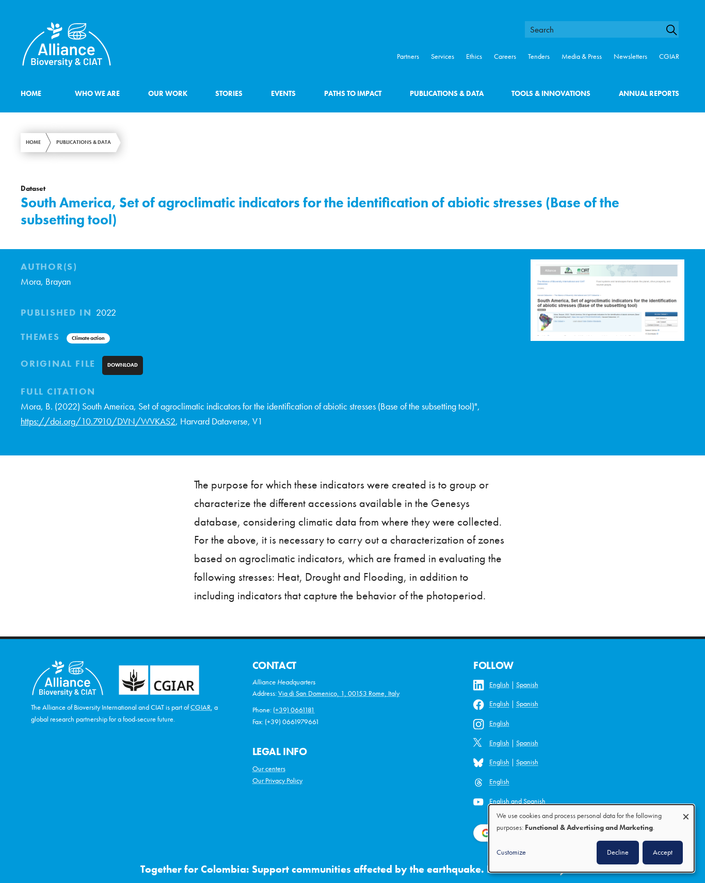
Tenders (539, 56)
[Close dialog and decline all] (686, 811)
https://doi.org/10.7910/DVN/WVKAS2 (98, 421)
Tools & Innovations (550, 93)
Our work (167, 93)
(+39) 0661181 (294, 710)
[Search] (676, 29)
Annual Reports (649, 93)
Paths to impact (352, 93)
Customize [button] (511, 852)
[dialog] (591, 838)
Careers (505, 56)
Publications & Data (447, 93)
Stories (229, 93)
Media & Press (582, 56)
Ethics (474, 56)
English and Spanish (517, 801)
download (122, 365)
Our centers (268, 768)
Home (31, 93)
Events (283, 93)
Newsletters (630, 56)
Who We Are (97, 93)
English (499, 684)
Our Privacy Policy (277, 780)
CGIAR (669, 56)
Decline (618, 852)
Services (442, 56)
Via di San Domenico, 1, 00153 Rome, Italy (338, 693)
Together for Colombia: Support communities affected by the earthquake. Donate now (342, 869)
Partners (408, 56)
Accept (662, 852)
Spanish (527, 684)
